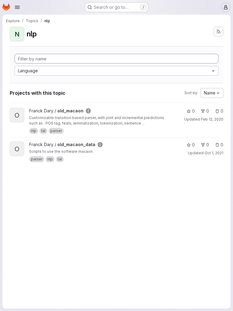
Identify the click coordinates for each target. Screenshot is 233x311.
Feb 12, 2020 (212, 119)
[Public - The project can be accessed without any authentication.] (88, 110)
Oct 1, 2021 (213, 153)
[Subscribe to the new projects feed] (218, 31)
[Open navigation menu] (17, 7)
